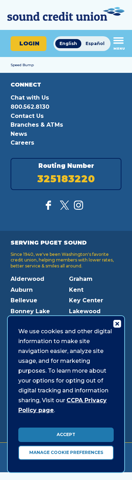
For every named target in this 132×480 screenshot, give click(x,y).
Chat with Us (30, 97)
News (19, 134)
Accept (66, 434)
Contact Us (27, 116)
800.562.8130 (30, 106)
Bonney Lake (30, 311)
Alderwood (27, 279)
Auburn (22, 289)
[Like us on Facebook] (50, 207)
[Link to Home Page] (66, 15)
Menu (119, 48)
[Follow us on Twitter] (64, 207)
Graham (81, 279)
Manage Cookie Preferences (66, 452)
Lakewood (85, 311)
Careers (22, 142)
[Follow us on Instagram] (78, 207)
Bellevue (24, 300)
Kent (76, 289)
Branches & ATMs (37, 124)
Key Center (86, 300)
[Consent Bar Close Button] (117, 323)
